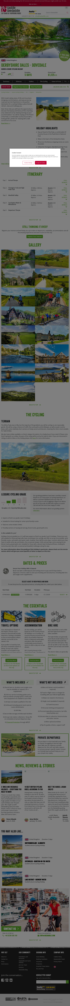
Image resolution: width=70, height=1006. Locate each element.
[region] (35, 158)
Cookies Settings (28, 162)
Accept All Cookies (40, 162)
